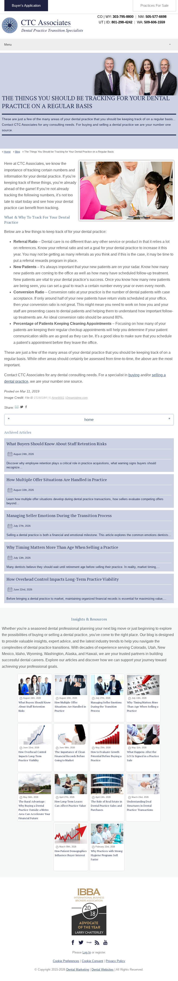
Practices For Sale (154, 5)
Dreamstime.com (77, 397)
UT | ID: (115, 22)
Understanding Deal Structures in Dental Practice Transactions (140, 806)
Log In (87, 952)
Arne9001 (58, 397)
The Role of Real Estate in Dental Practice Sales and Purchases (106, 806)
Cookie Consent (92, 961)
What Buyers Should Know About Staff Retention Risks (56, 443)
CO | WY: (115, 17)
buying (134, 375)
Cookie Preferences (66, 961)
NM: (152, 17)
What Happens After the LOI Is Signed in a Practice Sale (143, 756)
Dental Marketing (77, 969)
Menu (8, 44)
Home (7, 151)
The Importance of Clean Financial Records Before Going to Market (70, 756)
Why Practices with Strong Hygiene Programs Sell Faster (106, 855)
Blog (17, 151)
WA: (151, 22)
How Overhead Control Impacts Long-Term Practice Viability (62, 579)
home (89, 420)
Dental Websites (103, 969)
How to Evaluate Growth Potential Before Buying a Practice (106, 756)
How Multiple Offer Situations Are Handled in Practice (56, 479)
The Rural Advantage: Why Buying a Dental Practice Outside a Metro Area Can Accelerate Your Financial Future (34, 810)
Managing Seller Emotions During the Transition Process (59, 515)
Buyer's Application (26, 5)
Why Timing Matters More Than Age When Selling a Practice (62, 547)
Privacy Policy (115, 961)
